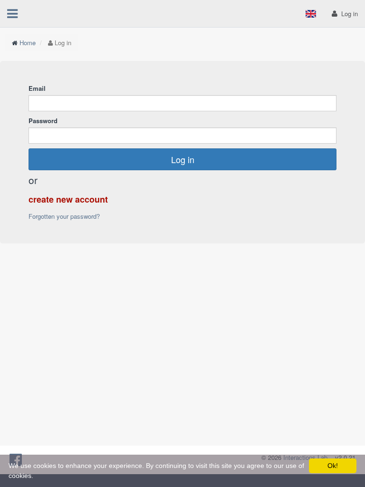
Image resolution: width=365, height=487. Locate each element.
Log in (182, 159)
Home (27, 42)
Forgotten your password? (64, 216)
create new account (68, 199)
